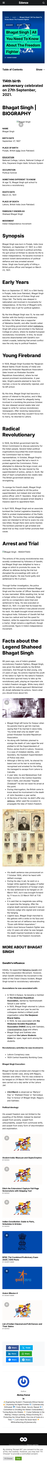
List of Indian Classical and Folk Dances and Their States (22, 1325)
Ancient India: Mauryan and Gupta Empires (22, 1157)
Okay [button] (18, 1458)
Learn (14, 17)
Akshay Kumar (23, 1395)
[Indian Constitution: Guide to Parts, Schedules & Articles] (22, 1208)
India (18, 150)
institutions (38, 326)
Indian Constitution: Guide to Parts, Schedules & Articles (18, 1222)
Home (7, 17)
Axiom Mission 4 (10, 1293)
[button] (3, 2)
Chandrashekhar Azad (17, 1029)
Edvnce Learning (32, 1445)
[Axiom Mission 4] (22, 1278)
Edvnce (23, 2)
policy (33, 884)
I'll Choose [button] (8, 1458)
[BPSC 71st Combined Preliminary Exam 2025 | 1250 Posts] (22, 1242)
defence (11, 801)
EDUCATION (8, 157)
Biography (9, 25)
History (19, 25)
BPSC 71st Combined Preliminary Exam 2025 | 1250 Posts (20, 1258)
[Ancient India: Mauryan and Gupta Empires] (22, 1144)
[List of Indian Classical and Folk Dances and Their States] (22, 1310)
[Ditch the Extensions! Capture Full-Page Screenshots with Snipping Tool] (22, 1175)
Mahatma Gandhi (30, 970)
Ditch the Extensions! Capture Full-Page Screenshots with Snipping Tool (20, 1189)
